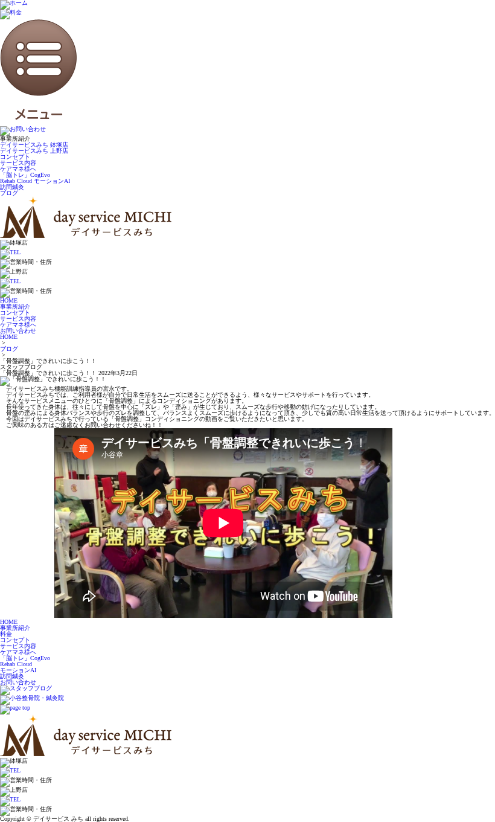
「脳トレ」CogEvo (25, 175)
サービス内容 (18, 162)
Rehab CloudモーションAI (18, 667)
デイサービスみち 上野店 (34, 150)
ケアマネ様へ (18, 168)
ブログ (9, 193)
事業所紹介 (15, 628)
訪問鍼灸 (12, 187)
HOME (9, 336)
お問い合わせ (18, 682)
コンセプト (15, 156)
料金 (6, 634)
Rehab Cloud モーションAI (35, 181)
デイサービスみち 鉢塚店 (34, 144)
